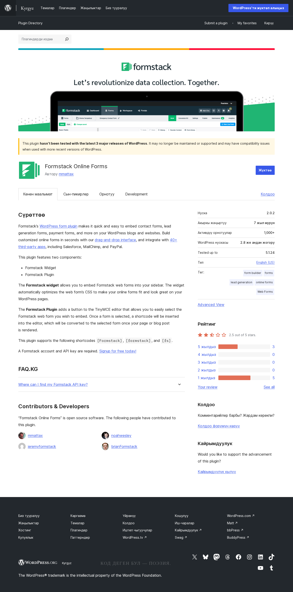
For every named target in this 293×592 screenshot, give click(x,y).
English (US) (265, 262)
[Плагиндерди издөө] (66, 39)
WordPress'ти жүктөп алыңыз (258, 8)
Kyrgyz (66, 563)
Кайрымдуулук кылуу (217, 471)
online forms (264, 282)
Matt (232, 523)
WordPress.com (241, 516)
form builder (252, 273)
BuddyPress (238, 537)
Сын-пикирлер (76, 194)
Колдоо (268, 194)
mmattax (66, 174)
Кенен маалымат (38, 194)
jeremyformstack (42, 446)
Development (136, 194)
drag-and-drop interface (115, 240)
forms (269, 273)
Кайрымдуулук (188, 530)
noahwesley (121, 435)
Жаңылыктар (28, 523)
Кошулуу (181, 516)
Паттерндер (80, 537)
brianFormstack (124, 446)
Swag (181, 537)
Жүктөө (265, 170)
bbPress (235, 530)
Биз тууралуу (29, 516)
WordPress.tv (135, 537)
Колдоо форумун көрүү (219, 426)
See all (269, 387)
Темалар (77, 523)
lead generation (241, 282)
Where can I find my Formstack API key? (53, 384)
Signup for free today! (117, 351)
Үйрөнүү (129, 516)
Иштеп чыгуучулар (137, 530)
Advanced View (211, 304)
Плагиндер (79, 530)
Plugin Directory (30, 23)
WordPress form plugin (58, 226)
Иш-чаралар (184, 523)
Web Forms (265, 291)
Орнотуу (106, 194)
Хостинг (24, 530)
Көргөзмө (78, 516)
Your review (207, 387)
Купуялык (25, 537)
